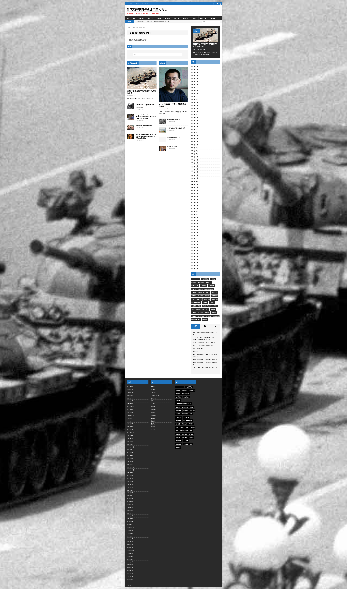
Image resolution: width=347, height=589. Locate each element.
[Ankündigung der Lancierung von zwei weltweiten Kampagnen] (130, 108)
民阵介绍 (153, 407)
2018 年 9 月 (194, 241)
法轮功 (216, 306)
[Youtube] (220, 3)
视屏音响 (153, 418)
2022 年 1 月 (194, 145)
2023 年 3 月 (194, 127)
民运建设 (194, 18)
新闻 (134, 18)
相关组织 (185, 18)
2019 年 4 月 (194, 229)
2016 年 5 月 (194, 268)
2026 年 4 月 (194, 78)
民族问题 (205, 302)
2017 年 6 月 (194, 265)
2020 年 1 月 (194, 208)
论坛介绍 (150, 18)
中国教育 (208, 282)
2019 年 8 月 (194, 217)
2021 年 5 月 (194, 169)
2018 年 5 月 (194, 250)
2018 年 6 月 (194, 247)
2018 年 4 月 (194, 253)
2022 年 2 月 (194, 142)
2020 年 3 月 (194, 202)
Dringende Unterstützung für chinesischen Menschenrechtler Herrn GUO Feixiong (146, 116)
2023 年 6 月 (194, 121)
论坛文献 (159, 18)
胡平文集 (200, 312)
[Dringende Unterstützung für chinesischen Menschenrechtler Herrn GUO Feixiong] (130, 118)
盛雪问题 (213, 309)
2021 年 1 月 (194, 178)
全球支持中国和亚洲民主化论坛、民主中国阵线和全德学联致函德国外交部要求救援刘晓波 (146, 136)
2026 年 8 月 (194, 66)
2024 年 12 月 (195, 96)
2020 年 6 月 (194, 193)
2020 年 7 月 (194, 190)
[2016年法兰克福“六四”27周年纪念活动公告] (142, 88)
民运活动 (193, 306)
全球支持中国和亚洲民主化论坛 (206, 289)
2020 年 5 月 (194, 196)
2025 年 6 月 (194, 90)
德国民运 (193, 296)
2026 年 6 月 (194, 72)
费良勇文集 (201, 316)
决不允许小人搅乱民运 (173, 119)
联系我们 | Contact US (142, 4)
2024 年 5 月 (194, 108)
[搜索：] (211, 22)
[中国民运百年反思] (162, 150)
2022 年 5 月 (194, 139)
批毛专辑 (207, 296)
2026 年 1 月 (194, 84)
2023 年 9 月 (194, 117)
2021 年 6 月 (194, 166)
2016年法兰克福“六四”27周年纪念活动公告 (141, 92)
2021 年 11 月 (195, 151)
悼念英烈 (200, 296)
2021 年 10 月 (195, 154)
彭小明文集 (215, 292)
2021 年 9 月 (194, 157)
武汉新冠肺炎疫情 (195, 302)
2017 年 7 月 (194, 262)
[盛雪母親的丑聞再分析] (162, 141)
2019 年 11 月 (195, 214)
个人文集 (153, 392)
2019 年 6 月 (194, 223)
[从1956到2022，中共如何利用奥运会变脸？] (173, 101)
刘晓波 (208, 292)
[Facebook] (213, 3)
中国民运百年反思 (172, 146)
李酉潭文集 (215, 299)
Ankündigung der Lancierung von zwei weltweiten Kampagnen (145, 105)
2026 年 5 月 (194, 75)
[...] (153, 98)
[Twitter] (217, 3)
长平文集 (208, 316)
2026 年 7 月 (194, 69)
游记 (192, 309)
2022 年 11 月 (195, 133)
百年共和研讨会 (200, 309)
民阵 (199, 306)
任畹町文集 (211, 286)
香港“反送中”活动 (195, 319)
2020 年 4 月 (194, 199)
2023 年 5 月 (194, 124)
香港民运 (205, 319)
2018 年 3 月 (194, 256)
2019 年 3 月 (194, 232)
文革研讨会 (199, 299)
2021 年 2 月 (194, 175)
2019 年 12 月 (195, 211)
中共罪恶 (193, 282)
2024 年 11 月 (195, 99)
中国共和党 (201, 282)
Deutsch (203, 18)
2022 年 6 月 (194, 136)
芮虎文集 (207, 312)
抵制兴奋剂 (215, 296)
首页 (128, 18)
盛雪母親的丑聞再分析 (173, 137)
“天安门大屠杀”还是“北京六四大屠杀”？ (204, 342)
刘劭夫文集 (201, 292)
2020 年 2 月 (194, 205)
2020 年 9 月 (194, 184)
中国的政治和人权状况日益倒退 (176, 128)
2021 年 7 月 (194, 163)
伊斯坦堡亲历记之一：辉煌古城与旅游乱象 (205, 360)
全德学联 (193, 289)
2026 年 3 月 (194, 81)
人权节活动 (203, 286)
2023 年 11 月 (195, 114)
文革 (192, 299)
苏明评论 (214, 312)
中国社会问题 (194, 286)
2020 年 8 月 (194, 187)
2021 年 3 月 (194, 172)
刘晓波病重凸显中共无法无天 (144, 125)
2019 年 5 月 (194, 226)
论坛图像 (176, 18)
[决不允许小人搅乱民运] (162, 122)
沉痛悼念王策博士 (207, 306)
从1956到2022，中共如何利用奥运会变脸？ (173, 105)
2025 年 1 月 (194, 93)
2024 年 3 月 (194, 111)
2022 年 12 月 (195, 130)
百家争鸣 (141, 18)
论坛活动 (167, 18)
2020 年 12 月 (195, 181)
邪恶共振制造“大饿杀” (199, 348)
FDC (192, 279)
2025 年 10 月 (195, 87)
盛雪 (207, 309)
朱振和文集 (207, 299)
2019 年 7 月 (194, 220)
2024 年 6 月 (194, 105)
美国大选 (193, 312)
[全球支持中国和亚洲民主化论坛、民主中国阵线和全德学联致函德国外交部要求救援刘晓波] (130, 138)
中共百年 (213, 279)
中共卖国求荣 (205, 279)
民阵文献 (153, 409)
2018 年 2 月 (194, 259)
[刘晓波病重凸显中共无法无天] (130, 129)
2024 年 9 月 (194, 102)
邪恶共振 (195, 351)
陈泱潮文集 (216, 316)
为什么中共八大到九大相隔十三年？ (203, 345)
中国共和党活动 (155, 395)
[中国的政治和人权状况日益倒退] (162, 132)
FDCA (197, 279)
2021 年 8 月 (194, 160)
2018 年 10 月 (195, 238)
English (212, 18)
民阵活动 (153, 412)
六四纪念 (193, 292)
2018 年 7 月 (194, 244)
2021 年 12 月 (195, 148)
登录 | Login (130, 4)
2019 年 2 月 (194, 235)
